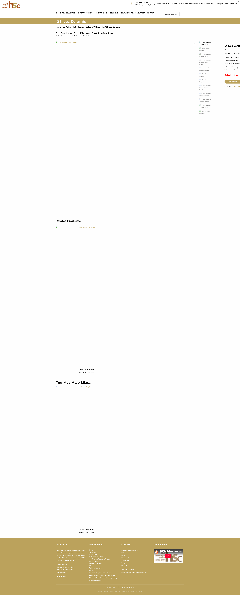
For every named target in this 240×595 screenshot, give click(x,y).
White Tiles (99, 27)
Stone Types (93, 554)
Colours (89, 27)
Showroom (125, 13)
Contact (150, 13)
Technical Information (96, 568)
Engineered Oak (111, 13)
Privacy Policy (111, 587)
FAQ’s (91, 566)
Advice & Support (138, 13)
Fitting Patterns (94, 561)
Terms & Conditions (128, 587)
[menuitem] (15, 5)
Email (232, 75)
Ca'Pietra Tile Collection (73, 27)
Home (58, 13)
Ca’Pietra (81, 13)
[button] (194, 44)
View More (87, 302)
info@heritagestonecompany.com (136, 572)
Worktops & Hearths (95, 13)
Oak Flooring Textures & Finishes (99, 559)
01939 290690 (129, 569)
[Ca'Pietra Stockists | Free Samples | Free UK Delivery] (14, 5)
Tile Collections (69, 13)
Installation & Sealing (96, 557)
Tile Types (92, 552)
